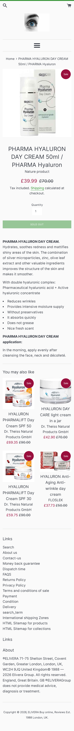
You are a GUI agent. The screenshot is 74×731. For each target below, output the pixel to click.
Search (8, 547)
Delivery (9, 607)
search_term (13, 612)
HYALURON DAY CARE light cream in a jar (55, 415)
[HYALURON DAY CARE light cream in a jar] (55, 391)
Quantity (37, 205)
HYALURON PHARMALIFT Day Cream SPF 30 (18, 492)
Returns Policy (14, 580)
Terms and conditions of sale (26, 591)
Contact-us (12, 558)
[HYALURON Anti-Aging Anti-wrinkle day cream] (55, 461)
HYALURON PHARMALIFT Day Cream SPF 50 (18, 420)
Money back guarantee (21, 563)
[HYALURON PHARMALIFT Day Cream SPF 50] (18, 393)
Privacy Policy (14, 585)
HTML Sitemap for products (25, 623)
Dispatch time (14, 569)
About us (10, 553)
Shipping (37, 188)
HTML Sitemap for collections (27, 629)
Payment (10, 596)
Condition (10, 602)
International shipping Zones (26, 618)
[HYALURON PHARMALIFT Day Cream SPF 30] (18, 466)
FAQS (7, 574)
